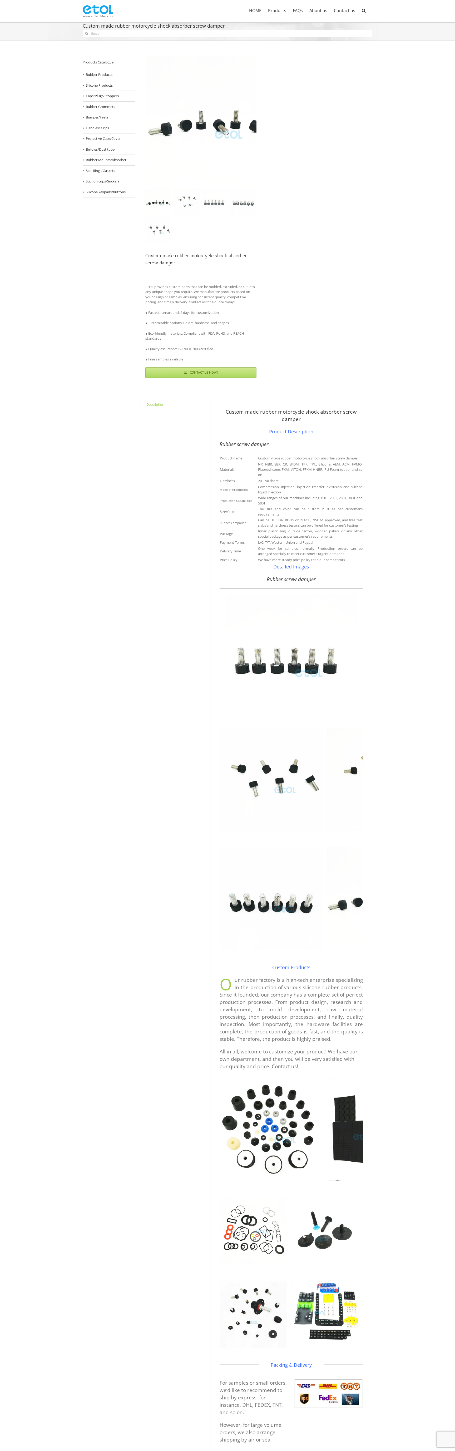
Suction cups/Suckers (102, 181)
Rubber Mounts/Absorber (106, 159)
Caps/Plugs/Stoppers (102, 95)
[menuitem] (255, 10)
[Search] (364, 10)
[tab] (155, 404)
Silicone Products (99, 85)
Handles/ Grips (97, 128)
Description (155, 404)
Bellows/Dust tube (100, 149)
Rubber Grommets (100, 106)
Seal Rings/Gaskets (100, 170)
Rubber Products (99, 74)
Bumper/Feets (97, 117)
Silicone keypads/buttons (106, 192)
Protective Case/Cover (103, 138)
